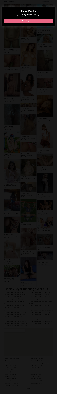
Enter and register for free (28, 21)
